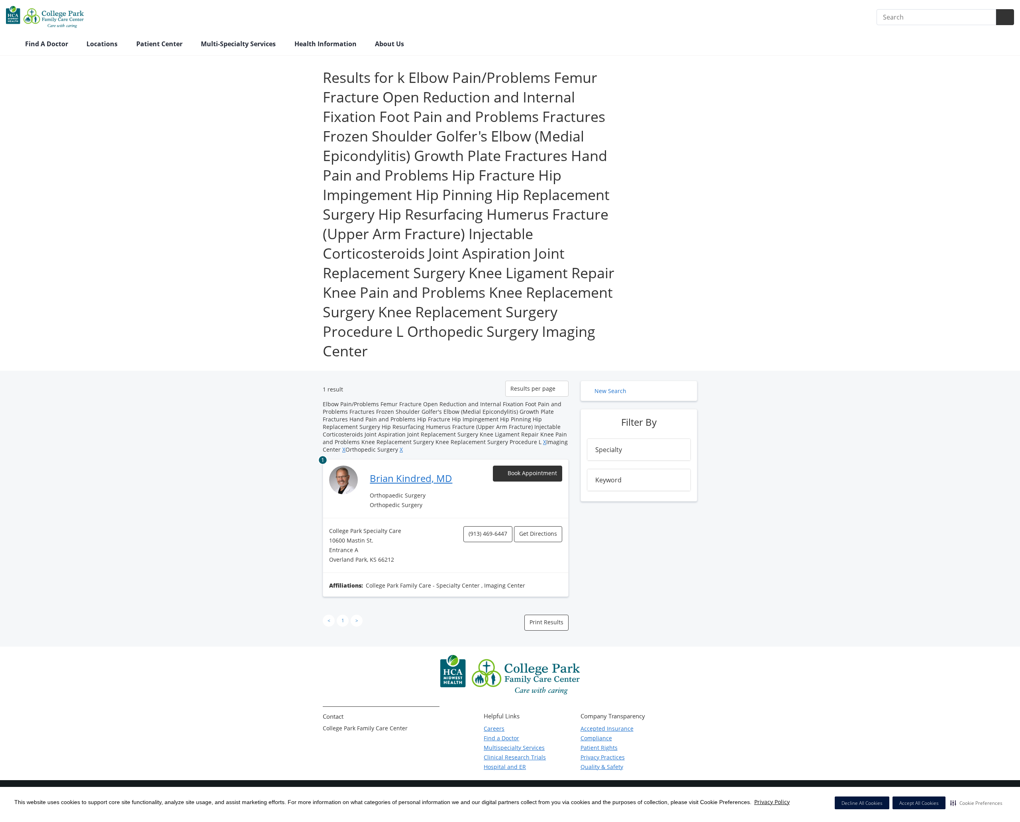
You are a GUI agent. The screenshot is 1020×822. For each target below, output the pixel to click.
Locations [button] (102, 43)
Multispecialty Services (514, 747)
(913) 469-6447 (488, 533)
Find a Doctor (501, 738)
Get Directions (538, 533)
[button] (976, 802)
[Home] (11, 44)
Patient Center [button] (160, 43)
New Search (610, 391)
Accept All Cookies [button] (919, 803)
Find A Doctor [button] (47, 43)
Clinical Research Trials (515, 757)
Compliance (596, 738)
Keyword (608, 480)
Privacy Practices (603, 757)
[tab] (638, 449)
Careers (494, 728)
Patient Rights (599, 747)
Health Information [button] (326, 43)
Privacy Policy (772, 802)
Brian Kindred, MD (411, 478)
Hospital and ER (505, 767)
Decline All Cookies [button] (862, 803)
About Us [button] (390, 43)
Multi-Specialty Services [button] (239, 43)
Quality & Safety (602, 767)
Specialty (608, 449)
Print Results (546, 622)
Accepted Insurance (607, 728)
